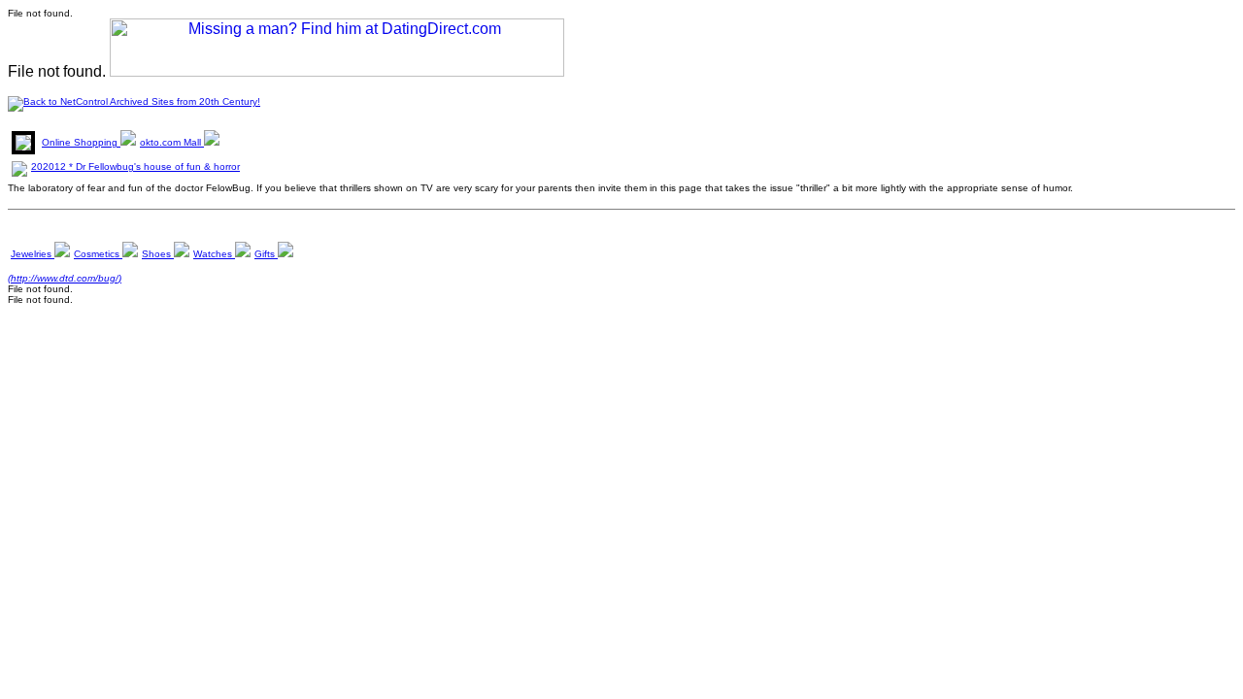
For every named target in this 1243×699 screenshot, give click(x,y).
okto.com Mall (172, 142)
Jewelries (32, 254)
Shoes (158, 254)
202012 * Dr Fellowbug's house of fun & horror (135, 166)
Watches (214, 254)
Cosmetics (98, 254)
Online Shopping (81, 142)
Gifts (266, 254)
